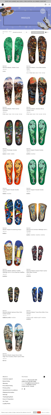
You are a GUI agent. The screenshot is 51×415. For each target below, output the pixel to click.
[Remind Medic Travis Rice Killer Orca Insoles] (37, 294)
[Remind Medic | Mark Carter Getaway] (14, 91)
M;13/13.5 (43, 235)
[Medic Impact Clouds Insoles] (37, 132)
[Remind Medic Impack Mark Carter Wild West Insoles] (37, 253)
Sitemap (5, 394)
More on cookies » (45, 412)
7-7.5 (30, 73)
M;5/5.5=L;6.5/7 (37, 317)
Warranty (5, 383)
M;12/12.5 (33, 154)
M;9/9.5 (12, 154)
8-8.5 (33, 73)
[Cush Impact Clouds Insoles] (14, 172)
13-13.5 (43, 73)
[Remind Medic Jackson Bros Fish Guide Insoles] (14, 294)
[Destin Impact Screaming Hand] (14, 212)
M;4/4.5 (4, 154)
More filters (38, 32)
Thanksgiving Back (8, 396)
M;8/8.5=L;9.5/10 (7, 317)
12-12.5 (16, 114)
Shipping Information (8, 392)
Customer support (8, 379)
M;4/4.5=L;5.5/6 (29, 317)
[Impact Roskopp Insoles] (14, 132)
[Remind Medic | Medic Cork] (14, 50)
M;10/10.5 (33, 235)
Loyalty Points (6, 403)
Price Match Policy (8, 385)
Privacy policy (6, 388)
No (39, 412)
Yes (35, 412)
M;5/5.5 (8, 154)
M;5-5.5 (4, 360)
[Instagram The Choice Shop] (24, 389)
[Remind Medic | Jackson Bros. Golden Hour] (37, 91)
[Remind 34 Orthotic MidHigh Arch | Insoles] (37, 212)
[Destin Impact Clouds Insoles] (37, 172)
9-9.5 (36, 73)
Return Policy (6, 381)
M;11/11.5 (28, 154)
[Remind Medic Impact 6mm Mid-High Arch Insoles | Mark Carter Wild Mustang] (14, 337)
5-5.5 (27, 73)
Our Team (5, 401)
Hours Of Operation (8, 399)
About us (5, 376)
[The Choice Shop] (44, 376)
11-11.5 (4, 71)
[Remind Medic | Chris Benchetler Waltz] (37, 50)
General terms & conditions (10, 390)
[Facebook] (22, 389)
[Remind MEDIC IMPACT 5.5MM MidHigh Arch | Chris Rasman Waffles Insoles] (14, 253)
